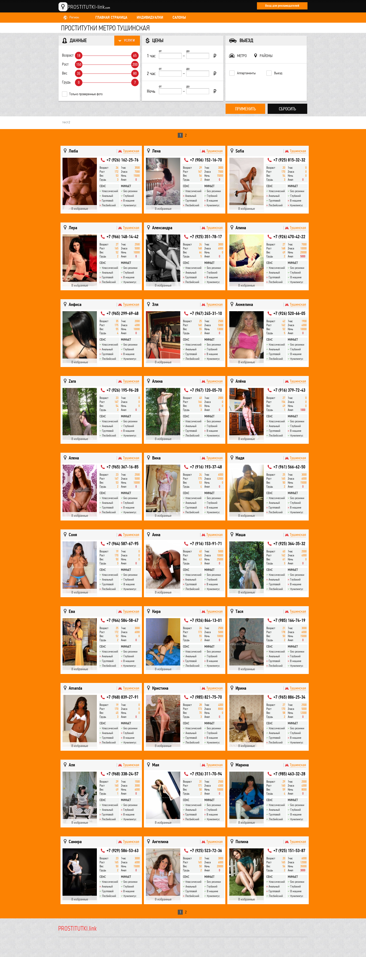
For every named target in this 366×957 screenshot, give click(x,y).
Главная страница (111, 17)
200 (135, 64)
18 (78, 55)
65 (135, 55)
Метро (242, 56)
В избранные (79, 209)
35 (78, 73)
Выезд (278, 73)
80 (135, 73)
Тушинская (131, 151)
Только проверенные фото (86, 94)
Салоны (179, 17)
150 (78, 64)
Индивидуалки (150, 17)
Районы (266, 56)
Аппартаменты (246, 73)
